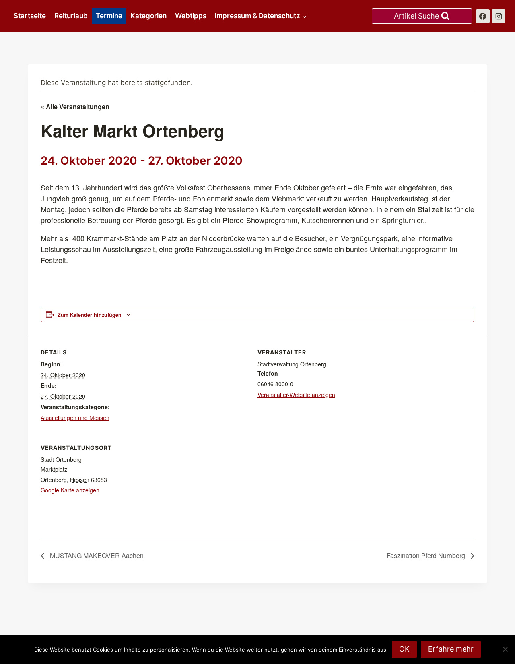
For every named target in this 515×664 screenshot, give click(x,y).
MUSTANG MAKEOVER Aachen (96, 555)
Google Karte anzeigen (70, 490)
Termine (109, 16)
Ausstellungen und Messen (75, 418)
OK (404, 649)
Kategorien (148, 16)
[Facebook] (483, 16)
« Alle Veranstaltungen (75, 106)
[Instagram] (498, 16)
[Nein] (505, 649)
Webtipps (190, 16)
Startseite (30, 16)
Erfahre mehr (451, 649)
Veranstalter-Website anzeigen (296, 395)
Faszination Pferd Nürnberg (427, 555)
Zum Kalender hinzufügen (90, 315)
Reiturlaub (71, 16)
